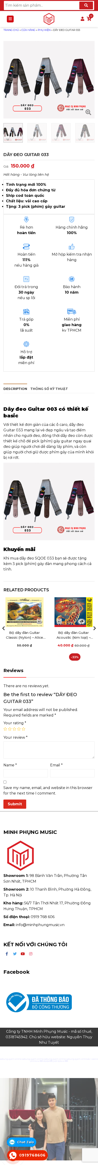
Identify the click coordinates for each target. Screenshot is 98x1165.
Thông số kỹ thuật (49, 389)
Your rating (14, 723)
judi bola (57, 1061)
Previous (3, 628)
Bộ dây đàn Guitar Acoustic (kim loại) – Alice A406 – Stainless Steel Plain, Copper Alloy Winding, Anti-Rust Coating (73, 635)
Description (15, 389)
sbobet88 (47, 1061)
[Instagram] (30, 954)
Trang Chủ (11, 30)
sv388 (40, 1061)
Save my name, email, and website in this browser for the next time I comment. (48, 790)
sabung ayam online (11, 1059)
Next (94, 628)
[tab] (15, 388)
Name (10, 765)
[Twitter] (14, 954)
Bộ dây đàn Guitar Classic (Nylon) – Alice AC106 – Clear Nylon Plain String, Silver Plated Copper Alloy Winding (24, 635)
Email (56, 765)
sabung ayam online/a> (78, 1059)
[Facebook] (6, 954)
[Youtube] (22, 954)
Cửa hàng (28, 30)
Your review (15, 737)
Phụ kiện (44, 30)
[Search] (86, 5)
